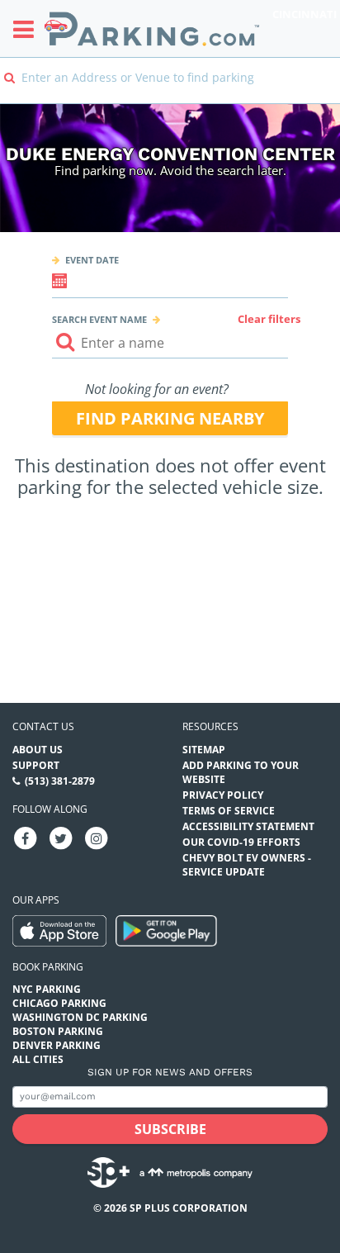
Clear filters (269, 318)
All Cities (38, 1059)
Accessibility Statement (248, 826)
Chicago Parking (59, 1003)
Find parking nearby (170, 418)
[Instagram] (96, 837)
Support (35, 765)
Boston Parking (57, 1031)
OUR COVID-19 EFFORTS (241, 842)
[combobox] (170, 89)
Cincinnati (304, 14)
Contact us (43, 726)
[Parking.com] (152, 28)
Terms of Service (228, 811)
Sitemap (203, 750)
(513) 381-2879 (60, 781)
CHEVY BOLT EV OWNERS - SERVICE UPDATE (246, 865)
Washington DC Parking (80, 1017)
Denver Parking (56, 1045)
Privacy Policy (222, 795)
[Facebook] (25, 837)
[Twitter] (61, 837)
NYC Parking (46, 989)
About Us (37, 750)
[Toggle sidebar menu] (28, 29)
